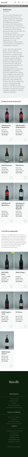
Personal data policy (14, 421)
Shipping (14, 419)
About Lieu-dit (14, 399)
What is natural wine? (14, 405)
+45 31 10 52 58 (14, 433)
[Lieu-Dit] (4, 2)
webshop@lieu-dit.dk (14, 439)
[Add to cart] (11, 139)
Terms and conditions (14, 417)
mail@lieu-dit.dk (14, 437)
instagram (11, 441)
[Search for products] (23, 2)
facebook (17, 441)
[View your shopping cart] (19, 2)
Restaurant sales (14, 401)
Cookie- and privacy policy (14, 423)
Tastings (14, 403)
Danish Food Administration (14, 407)
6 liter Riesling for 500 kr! (13, 6)
